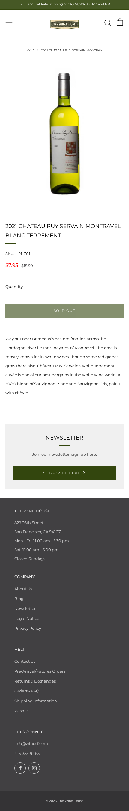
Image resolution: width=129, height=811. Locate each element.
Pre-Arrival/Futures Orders (39, 671)
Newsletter (25, 608)
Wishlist (22, 710)
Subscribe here (61, 473)
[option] (64, 134)
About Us (23, 588)
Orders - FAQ (26, 691)
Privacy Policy (27, 628)
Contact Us (24, 661)
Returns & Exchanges (35, 681)
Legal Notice (26, 618)
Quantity (14, 286)
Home (30, 50)
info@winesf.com (31, 743)
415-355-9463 (27, 753)
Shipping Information (35, 700)
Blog (19, 598)
